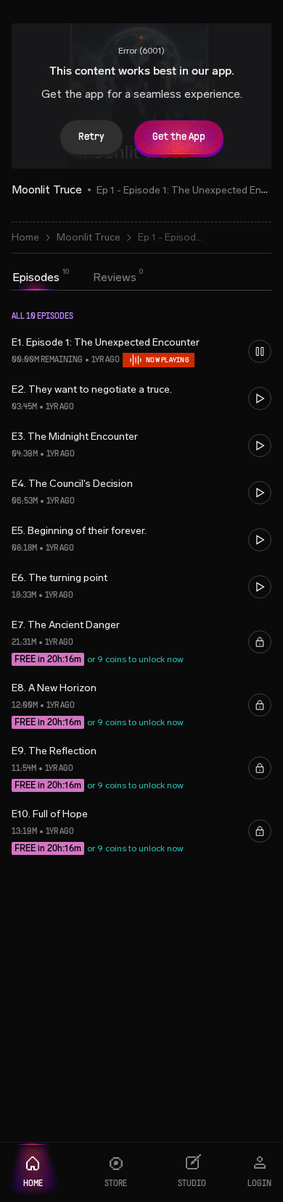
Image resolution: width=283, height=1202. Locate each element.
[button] (141, 351)
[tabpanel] (141, 597)
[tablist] (74, 279)
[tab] (36, 277)
